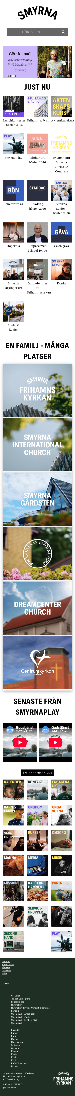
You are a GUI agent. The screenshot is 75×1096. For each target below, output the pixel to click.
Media (14, 1054)
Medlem (5, 983)
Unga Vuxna (17, 1042)
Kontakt (15, 1011)
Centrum (6, 961)
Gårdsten (6, 967)
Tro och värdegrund (20, 998)
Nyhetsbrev (17, 1005)
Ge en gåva (16, 1023)
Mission (14, 1060)
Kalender (15, 1030)
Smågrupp (16, 1045)
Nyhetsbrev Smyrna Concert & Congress (30, 1008)
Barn (13, 1036)
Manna (14, 1051)
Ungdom (15, 1039)
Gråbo (4, 973)
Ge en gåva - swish (20, 1017)
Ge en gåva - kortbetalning (24, 1020)
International (8, 964)
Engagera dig (17, 1002)
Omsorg (15, 1048)
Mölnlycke (6, 970)
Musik (14, 1057)
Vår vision (15, 995)
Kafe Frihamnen (19, 1063)
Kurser (14, 1033)
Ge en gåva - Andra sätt (23, 1014)
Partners (15, 1066)
